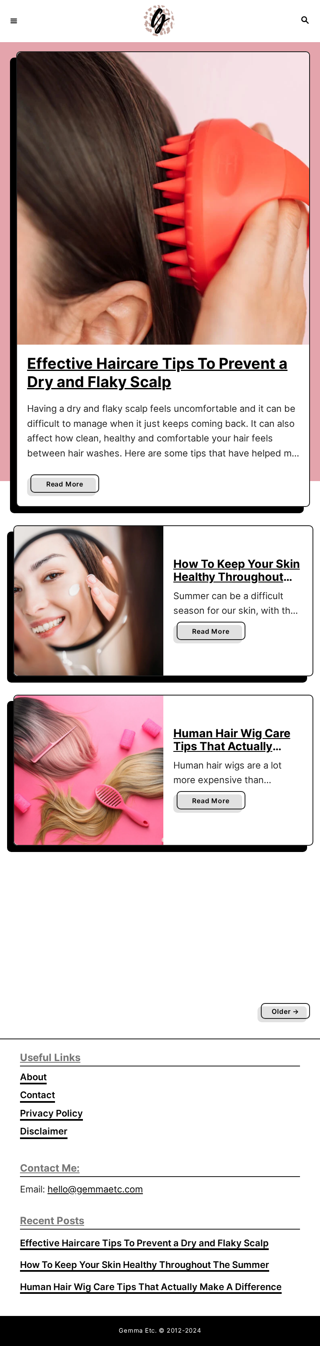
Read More (67, 486)
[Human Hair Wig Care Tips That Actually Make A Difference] (88, 770)
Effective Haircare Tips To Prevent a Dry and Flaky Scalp (157, 372)
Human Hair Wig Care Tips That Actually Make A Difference (231, 746)
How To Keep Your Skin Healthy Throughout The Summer (236, 576)
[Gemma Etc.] (159, 20)
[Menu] (14, 20)
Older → (285, 1011)
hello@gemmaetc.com (95, 1189)
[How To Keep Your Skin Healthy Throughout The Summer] (88, 601)
